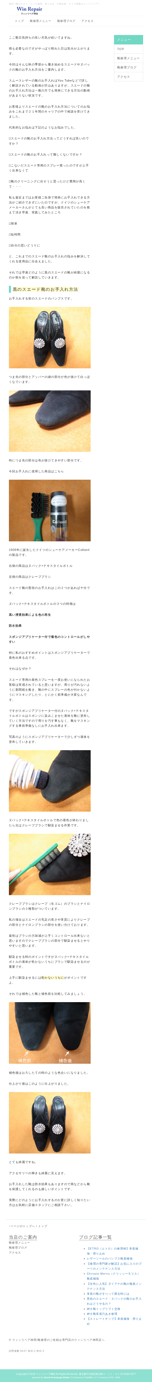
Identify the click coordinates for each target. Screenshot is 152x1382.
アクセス (87, 20)
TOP (120, 49)
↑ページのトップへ (22, 1226)
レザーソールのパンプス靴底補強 (110, 1258)
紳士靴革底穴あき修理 (102, 1313)
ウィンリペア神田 (45, 1374)
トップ (19, 20)
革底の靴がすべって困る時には (108, 1293)
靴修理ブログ (66, 20)
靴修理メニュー (40, 20)
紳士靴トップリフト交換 (103, 1308)
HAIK (117, 1377)
